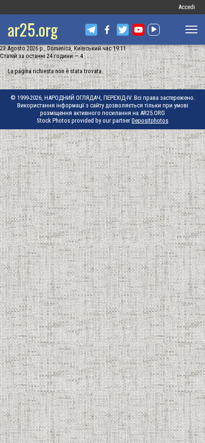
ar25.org (33, 29)
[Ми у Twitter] (123, 30)
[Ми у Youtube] (138, 30)
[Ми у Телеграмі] (91, 30)
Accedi (186, 6)
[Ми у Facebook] (107, 30)
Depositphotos (150, 120)
